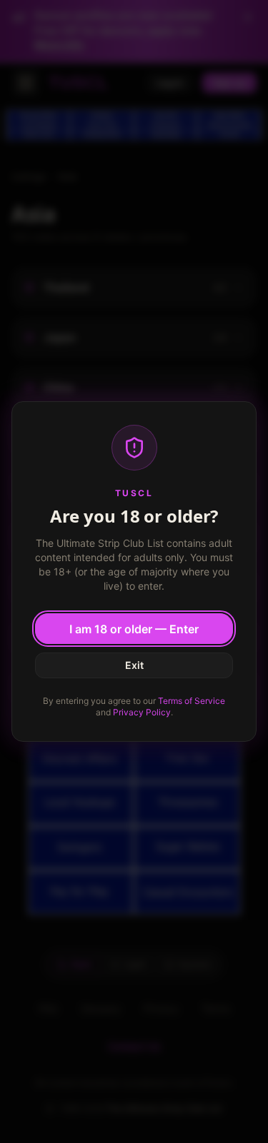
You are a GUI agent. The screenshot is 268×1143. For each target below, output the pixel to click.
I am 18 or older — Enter (134, 629)
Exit (134, 665)
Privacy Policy (142, 712)
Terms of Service (191, 700)
